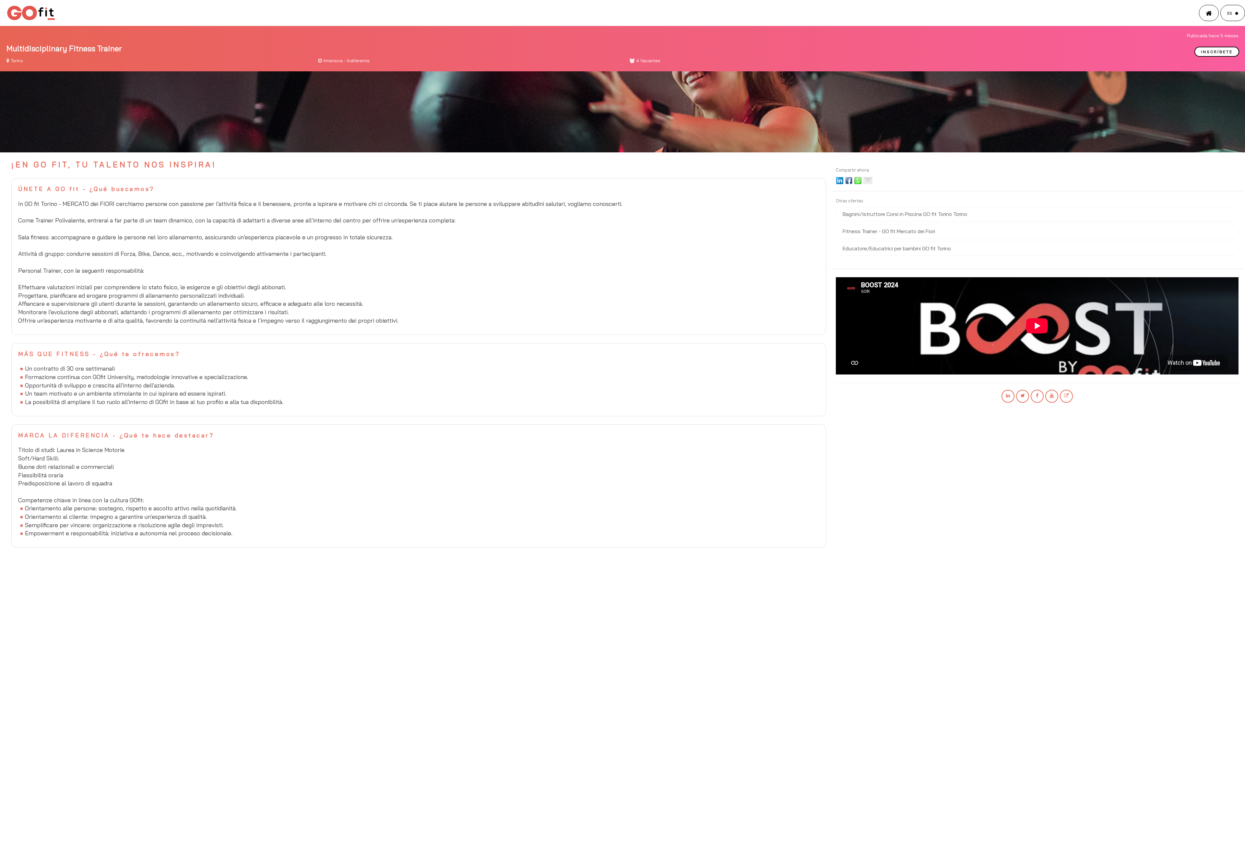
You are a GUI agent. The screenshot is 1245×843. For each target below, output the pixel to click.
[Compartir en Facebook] (849, 180)
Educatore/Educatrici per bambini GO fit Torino (897, 248)
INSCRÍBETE (1217, 51)
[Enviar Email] (868, 180)
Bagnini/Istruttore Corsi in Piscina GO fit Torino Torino (905, 214)
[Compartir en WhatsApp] (858, 180)
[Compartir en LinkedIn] (840, 180)
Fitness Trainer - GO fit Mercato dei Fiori (889, 231)
